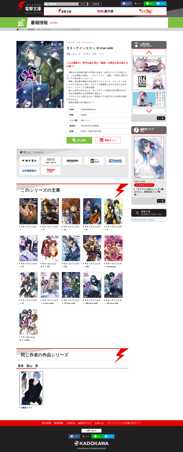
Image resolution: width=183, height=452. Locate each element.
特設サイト (110, 140)
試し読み (81, 140)
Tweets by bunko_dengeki (143, 220)
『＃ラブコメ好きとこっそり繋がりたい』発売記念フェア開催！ (149, 191)
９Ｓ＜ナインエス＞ (44, 30)
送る (151, 3)
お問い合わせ (91, 431)
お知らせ (99, 423)
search (82, 4)
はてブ (162, 3)
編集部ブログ (85, 423)
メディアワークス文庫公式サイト (124, 423)
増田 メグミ (99, 54)
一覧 (162, 118)
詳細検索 (96, 4)
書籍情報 (31, 30)
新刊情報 (46, 423)
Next (149, 111)
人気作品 (70, 423)
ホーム (21, 30)
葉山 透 (76, 54)
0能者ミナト (26, 407)
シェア (128, 3)
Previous (149, 52)
